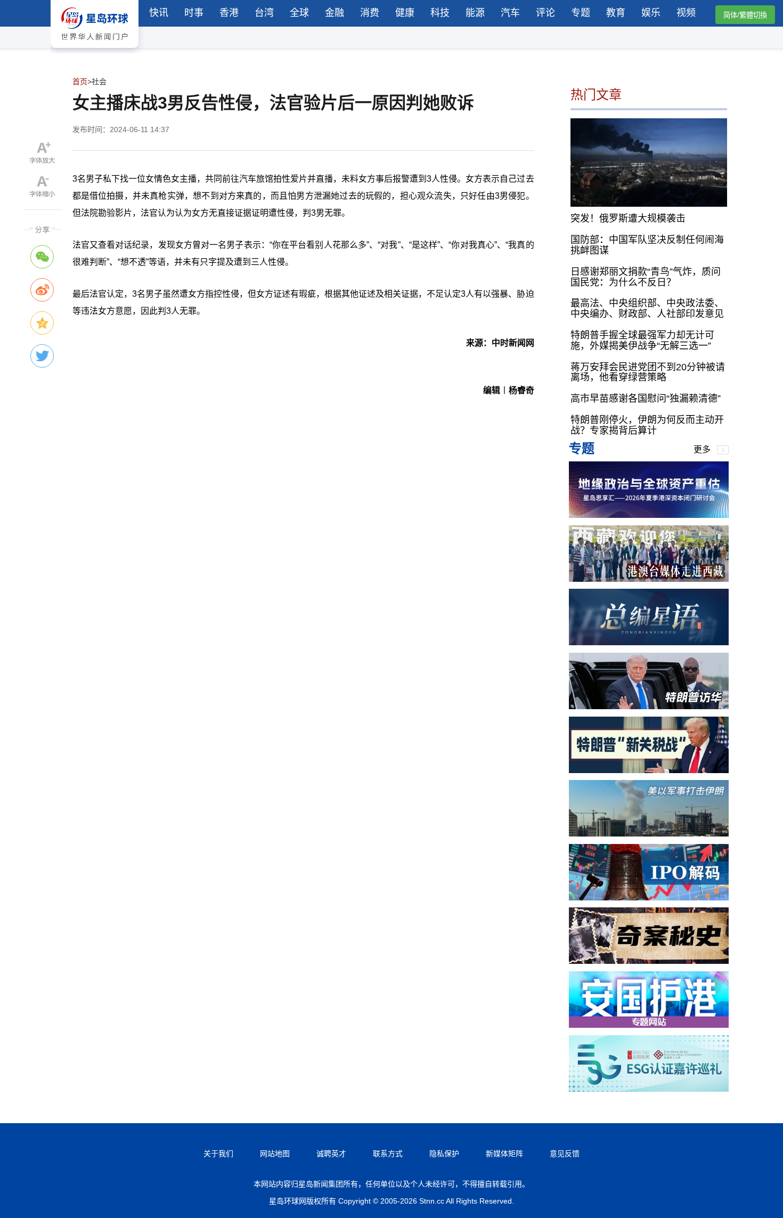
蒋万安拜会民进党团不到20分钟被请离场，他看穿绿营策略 (647, 372)
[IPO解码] (649, 897)
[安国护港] (649, 1024)
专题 (580, 12)
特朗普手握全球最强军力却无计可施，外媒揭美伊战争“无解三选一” (642, 340)
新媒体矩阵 (504, 1153)
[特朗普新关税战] (649, 770)
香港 (229, 12)
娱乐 (650, 12)
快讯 (158, 12)
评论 (545, 12)
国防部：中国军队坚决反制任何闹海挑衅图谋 (647, 245)
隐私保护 (444, 1153)
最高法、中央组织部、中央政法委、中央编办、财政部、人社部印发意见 (647, 308)
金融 (334, 12)
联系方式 (388, 1153)
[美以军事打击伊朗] (649, 833)
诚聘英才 (331, 1153)
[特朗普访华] (649, 706)
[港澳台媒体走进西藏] (649, 578)
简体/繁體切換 (745, 15)
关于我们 (218, 1153)
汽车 (510, 12)
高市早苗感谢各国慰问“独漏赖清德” (645, 398)
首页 (79, 81)
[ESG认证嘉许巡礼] (649, 1088)
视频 (686, 12)
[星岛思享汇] (649, 514)
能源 (475, 12)
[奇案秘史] (649, 960)
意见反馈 (565, 1153)
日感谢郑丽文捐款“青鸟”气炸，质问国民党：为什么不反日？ (645, 277)
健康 (404, 12)
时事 (193, 12)
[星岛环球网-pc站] (94, 50)
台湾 (264, 12)
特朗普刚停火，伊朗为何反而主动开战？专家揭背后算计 (647, 425)
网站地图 (275, 1153)
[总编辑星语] (649, 642)
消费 (369, 12)
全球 (299, 12)
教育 (615, 12)
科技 (440, 12)
